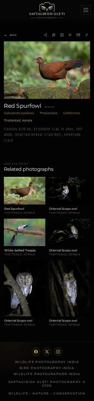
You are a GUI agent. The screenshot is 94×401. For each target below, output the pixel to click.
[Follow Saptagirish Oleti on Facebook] (36, 352)
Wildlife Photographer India (47, 374)
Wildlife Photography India (47, 362)
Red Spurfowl (22, 105)
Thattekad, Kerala (18, 120)
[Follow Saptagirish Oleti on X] (47, 352)
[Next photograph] (84, 70)
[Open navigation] (86, 10)
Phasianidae (49, 113)
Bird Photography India (47, 368)
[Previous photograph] (9, 70)
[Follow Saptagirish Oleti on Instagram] (58, 352)
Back (10, 35)
